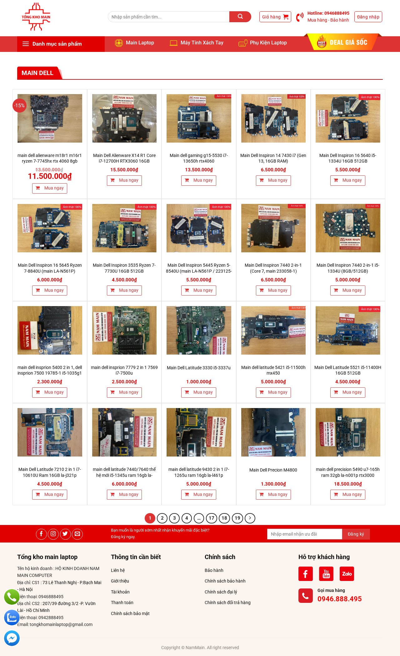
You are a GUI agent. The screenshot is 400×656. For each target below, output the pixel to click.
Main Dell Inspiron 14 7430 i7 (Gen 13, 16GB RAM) (273, 158)
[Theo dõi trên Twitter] (65, 534)
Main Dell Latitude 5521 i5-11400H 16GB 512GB (347, 370)
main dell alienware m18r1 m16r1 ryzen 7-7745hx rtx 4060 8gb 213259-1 (50, 161)
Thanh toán (122, 602)
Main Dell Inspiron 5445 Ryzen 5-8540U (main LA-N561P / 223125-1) (199, 271)
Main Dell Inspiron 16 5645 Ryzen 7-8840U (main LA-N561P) (50, 268)
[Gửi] (240, 16)
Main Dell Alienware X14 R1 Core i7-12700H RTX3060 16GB (124, 158)
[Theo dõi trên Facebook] (41, 534)
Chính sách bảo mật (130, 613)
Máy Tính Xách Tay (202, 43)
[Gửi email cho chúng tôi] (77, 534)
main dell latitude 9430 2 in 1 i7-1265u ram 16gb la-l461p (198, 472)
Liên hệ (118, 570)
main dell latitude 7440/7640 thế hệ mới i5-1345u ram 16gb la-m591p (124, 475)
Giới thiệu (120, 580)
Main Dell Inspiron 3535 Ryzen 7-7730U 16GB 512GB (124, 268)
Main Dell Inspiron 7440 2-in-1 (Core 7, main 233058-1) (273, 268)
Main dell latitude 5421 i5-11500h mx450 (273, 370)
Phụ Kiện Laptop (268, 43)
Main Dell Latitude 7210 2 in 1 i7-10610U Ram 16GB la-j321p (49, 472)
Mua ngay (53, 188)
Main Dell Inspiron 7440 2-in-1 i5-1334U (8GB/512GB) (348, 268)
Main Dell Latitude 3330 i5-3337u (199, 368)
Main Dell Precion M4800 (273, 470)
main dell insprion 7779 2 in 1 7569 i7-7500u (124, 370)
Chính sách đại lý (221, 591)
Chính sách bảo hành (225, 580)
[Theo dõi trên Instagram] (53, 534)
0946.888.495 (340, 599)
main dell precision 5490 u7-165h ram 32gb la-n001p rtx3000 (348, 472)
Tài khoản (120, 591)
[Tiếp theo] (250, 518)
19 (237, 518)
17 (211, 518)
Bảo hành (214, 570)
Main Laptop (140, 43)
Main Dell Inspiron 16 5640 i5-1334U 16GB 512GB (347, 158)
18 (224, 518)
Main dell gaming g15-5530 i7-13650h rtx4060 (199, 158)
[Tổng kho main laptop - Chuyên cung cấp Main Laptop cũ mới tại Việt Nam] (36, 17)
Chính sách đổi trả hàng (228, 602)
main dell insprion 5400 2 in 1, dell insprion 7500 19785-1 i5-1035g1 (50, 370)
